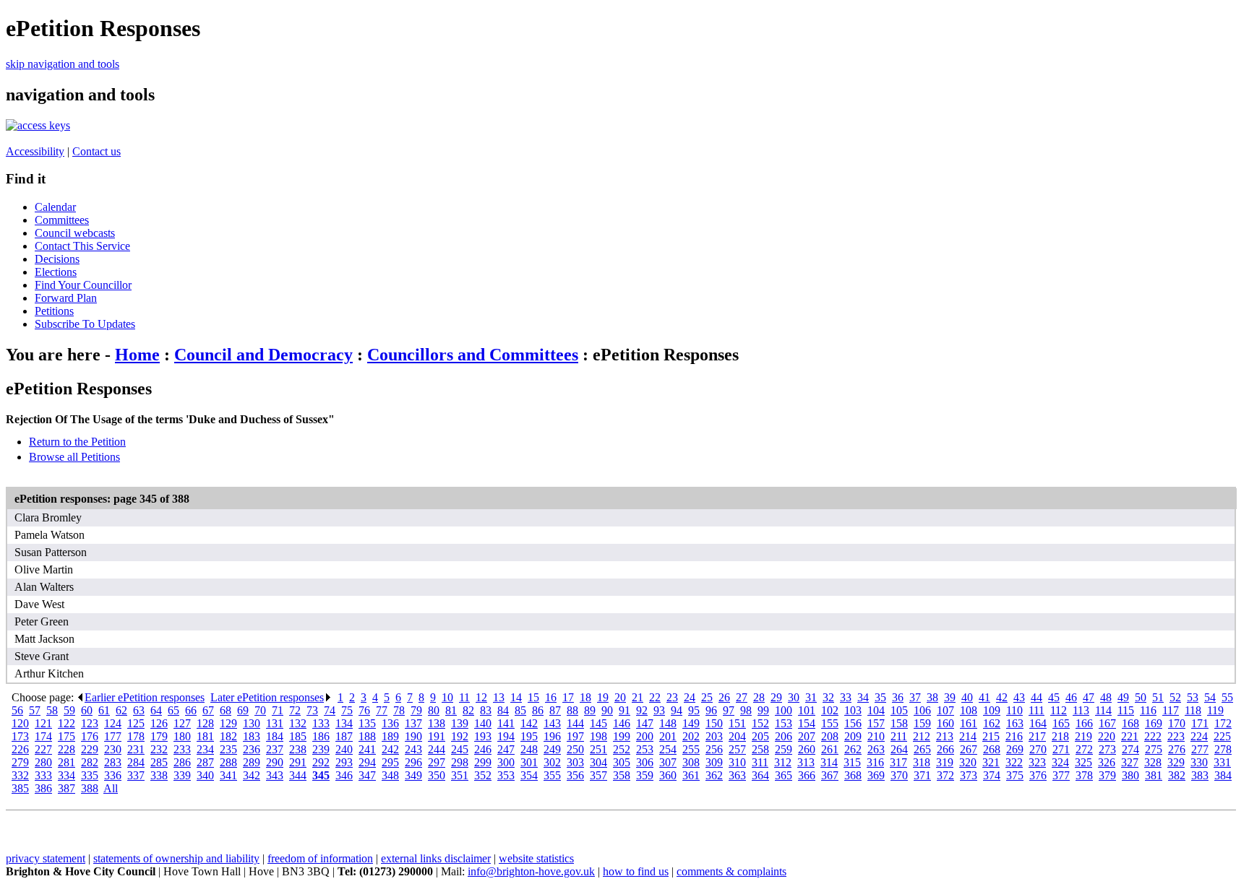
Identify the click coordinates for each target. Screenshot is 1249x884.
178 (136, 736)
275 (1153, 749)
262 (853, 749)
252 (621, 749)
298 (459, 762)
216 (1014, 736)
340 (205, 775)
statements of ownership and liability (176, 858)
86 (538, 710)
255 (691, 749)
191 (436, 736)
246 (483, 749)
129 (228, 723)
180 (182, 736)
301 (529, 762)
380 (1130, 775)
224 (1199, 736)
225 (1222, 736)
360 (668, 775)
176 (89, 736)
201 (668, 736)
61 (104, 710)
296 (413, 762)
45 (1054, 697)
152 (760, 723)
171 (1200, 723)
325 (1083, 762)
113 (1081, 710)
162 (991, 723)
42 (1002, 697)
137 (413, 723)
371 (922, 775)
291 (297, 762)
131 (274, 723)
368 (853, 775)
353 (506, 775)
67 (208, 710)
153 (783, 723)
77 (381, 710)
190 (413, 736)
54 (1210, 697)
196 (552, 736)
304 (598, 762)
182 (228, 736)
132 (297, 723)
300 (506, 762)
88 (572, 710)
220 (1106, 736)
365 (783, 775)
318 (921, 762)
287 (205, 762)
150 (714, 723)
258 (760, 749)
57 (34, 710)
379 (1107, 775)
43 (1019, 697)
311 (760, 762)
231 (136, 749)
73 (312, 710)
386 (43, 788)
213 (944, 736)
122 (66, 723)
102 (829, 710)
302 (552, 762)
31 (811, 697)
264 (899, 749)
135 (367, 723)
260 (806, 749)
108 (968, 710)
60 (87, 710)
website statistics (536, 858)
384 (1223, 775)
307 (668, 762)
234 (205, 749)
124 (112, 723)
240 (344, 749)
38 (932, 697)
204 (737, 736)
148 (668, 723)
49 (1123, 697)
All (110, 788)
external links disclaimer (436, 858)
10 (447, 697)
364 (760, 775)
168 (1130, 723)
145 (598, 723)
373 (968, 775)
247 (506, 749)
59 (69, 710)
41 (984, 697)
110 (1014, 710)
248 (529, 749)
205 (760, 736)
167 (1107, 723)
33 (845, 697)
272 (1084, 749)
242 (390, 749)
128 (205, 723)
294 (367, 762)
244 (436, 749)
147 (644, 723)
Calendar (55, 207)
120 (20, 723)
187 (344, 736)
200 (644, 736)
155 (829, 723)
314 (829, 762)
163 (1014, 723)
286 (182, 762)
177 (112, 736)
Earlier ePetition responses (145, 697)
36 (898, 697)
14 (516, 697)
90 (607, 710)
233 (182, 749)
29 (776, 697)
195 (529, 736)
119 (1215, 710)
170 (1176, 723)
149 (691, 723)
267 (968, 749)
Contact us (96, 151)
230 (112, 749)
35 (880, 697)
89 (590, 710)
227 (43, 749)
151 (737, 723)
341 (228, 775)
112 (1058, 710)
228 (66, 749)
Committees (62, 220)
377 (1061, 775)
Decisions (57, 259)
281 (66, 762)
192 (459, 736)
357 (598, 775)
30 (793, 697)
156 (853, 723)
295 (390, 762)
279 (20, 762)
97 (728, 710)
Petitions (54, 311)
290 (274, 762)
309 (714, 762)
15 (533, 697)
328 (1153, 762)
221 (1129, 736)
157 (876, 723)
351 (459, 775)
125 (136, 723)
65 (173, 710)
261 (829, 749)
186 (321, 736)
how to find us (636, 871)
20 (620, 697)
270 (1038, 749)
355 (552, 775)
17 (568, 697)
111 (1036, 710)
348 (390, 775)
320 (968, 762)
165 (1061, 723)
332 (20, 775)
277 (1200, 749)
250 (575, 749)
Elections (56, 272)
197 (575, 736)
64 (156, 710)
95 (694, 710)
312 (782, 762)
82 (468, 710)
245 (459, 749)
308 (691, 762)
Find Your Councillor (83, 285)
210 (876, 736)
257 (737, 749)
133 (321, 723)
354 (529, 775)
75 (347, 710)
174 (43, 736)
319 (944, 762)
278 (1223, 749)
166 (1084, 723)
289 (251, 762)
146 (621, 723)
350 (436, 775)
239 (321, 749)
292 (321, 762)
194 (506, 736)
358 (621, 775)
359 (644, 775)
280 (43, 762)
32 (828, 697)
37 (915, 697)
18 (585, 697)
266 (945, 749)
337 (136, 775)
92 (642, 710)
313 (806, 762)
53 (1192, 697)
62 (121, 710)
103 (853, 710)
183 (251, 736)
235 (228, 749)
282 (89, 762)
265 (922, 749)
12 (481, 697)
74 (329, 710)
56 (17, 710)
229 (89, 749)
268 (991, 749)
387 (66, 788)
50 (1140, 697)
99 (763, 710)
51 (1158, 697)
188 (367, 736)
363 (737, 775)
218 (1060, 736)
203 (714, 736)
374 (991, 775)
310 (737, 762)
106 (922, 710)
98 (746, 710)
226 (20, 749)
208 (829, 736)
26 (724, 697)
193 (483, 736)
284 (136, 762)
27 (741, 697)
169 (1153, 723)
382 (1176, 775)
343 (274, 775)
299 (483, 762)
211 (898, 736)
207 (806, 736)
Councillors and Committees (472, 354)
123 (89, 723)
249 (552, 749)
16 (551, 697)
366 (806, 775)
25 (707, 697)
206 (783, 736)
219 (1083, 736)
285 (159, 762)
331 (1222, 762)
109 (991, 710)
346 (344, 775)
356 (575, 775)
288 (228, 762)
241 (367, 749)
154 (806, 723)
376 (1038, 775)
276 (1176, 749)
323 (1037, 762)
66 (191, 710)
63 (139, 710)
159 (922, 723)
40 (967, 697)
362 (714, 775)
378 (1084, 775)
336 (112, 775)
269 (1014, 749)
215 (991, 736)
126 (159, 723)
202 (691, 736)
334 (66, 775)
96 (711, 710)
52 (1175, 697)
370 (899, 775)
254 (668, 749)
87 (555, 710)
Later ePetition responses (267, 697)
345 (321, 775)
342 (251, 775)
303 (575, 762)
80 (433, 710)
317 (898, 762)
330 (1199, 762)
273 (1107, 749)
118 (1193, 710)
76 (364, 710)
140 (483, 723)
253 (644, 749)
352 (483, 775)
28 (759, 697)
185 (297, 736)
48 (1106, 697)
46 (1071, 697)
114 (1103, 710)
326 (1106, 762)
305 (621, 762)
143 (552, 723)
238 (297, 749)
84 (503, 710)
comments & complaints (731, 871)
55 (1227, 697)
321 (991, 762)
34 (863, 697)
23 (672, 697)
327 (1129, 762)
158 (899, 723)
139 (459, 723)
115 (1125, 710)
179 (159, 736)
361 (691, 775)
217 (1037, 736)
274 (1130, 749)
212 (921, 736)
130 (251, 723)
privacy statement (45, 858)
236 (251, 749)
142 (529, 723)
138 (436, 723)
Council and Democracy (263, 354)
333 (43, 775)
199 (621, 736)
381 (1153, 775)
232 (159, 749)
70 (260, 710)
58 (52, 710)
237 (274, 749)
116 (1148, 710)
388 (89, 788)
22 (655, 697)
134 (344, 723)
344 (297, 775)
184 (274, 736)
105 (899, 710)
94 (676, 710)
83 (486, 710)
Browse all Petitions (74, 457)
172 (1223, 723)
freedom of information (320, 858)
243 (413, 749)
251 (598, 749)
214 (968, 736)
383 (1200, 775)
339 (182, 775)
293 (344, 762)
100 (783, 710)
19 (603, 697)
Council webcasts (75, 233)
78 (399, 710)
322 (1014, 762)
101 (806, 710)
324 (1060, 762)
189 (390, 736)
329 (1176, 762)
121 (43, 723)
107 (945, 710)
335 (89, 775)
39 (950, 697)
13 (499, 697)
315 (852, 762)
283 (112, 762)
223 (1176, 736)
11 (464, 697)
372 (945, 775)
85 (520, 710)
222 (1153, 736)
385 (20, 788)
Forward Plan (66, 298)
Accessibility (35, 151)
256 (714, 749)
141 (506, 723)
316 (875, 762)
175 (66, 736)
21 (637, 697)
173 (20, 736)
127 (182, 723)
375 (1014, 775)
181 (205, 736)
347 (367, 775)
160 (945, 723)
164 (1038, 723)
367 (829, 775)
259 (783, 749)
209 (853, 736)
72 (295, 710)
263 (876, 749)
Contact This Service (82, 246)
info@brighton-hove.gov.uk (531, 871)
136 (390, 723)
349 (413, 775)
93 (659, 710)
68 (225, 710)
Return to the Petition (77, 442)
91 (624, 710)
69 (243, 710)
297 (436, 762)
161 (968, 723)
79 (416, 710)
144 (575, 723)
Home (137, 354)
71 (277, 710)
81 (451, 710)
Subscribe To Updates (85, 324)
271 (1061, 749)
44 (1036, 697)
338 (159, 775)
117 (1170, 710)
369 (876, 775)
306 (644, 762)
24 (689, 697)
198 (598, 736)
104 (876, 710)
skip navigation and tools (62, 64)
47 (1088, 697)
